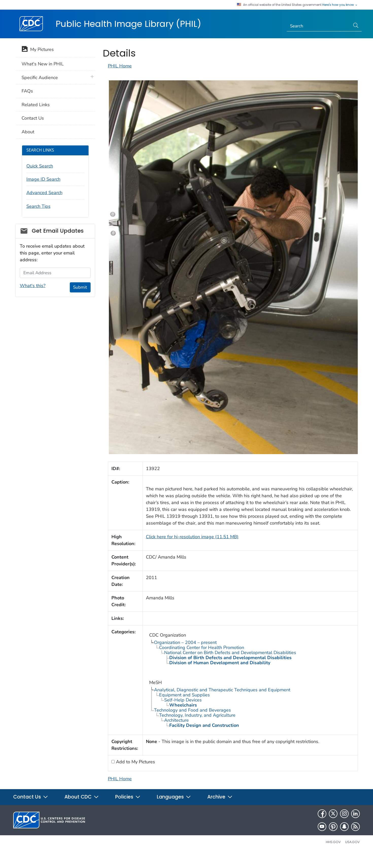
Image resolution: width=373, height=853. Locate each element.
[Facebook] (322, 813)
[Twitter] (333, 813)
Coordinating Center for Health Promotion (201, 647)
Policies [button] (124, 796)
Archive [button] (217, 796)
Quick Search (39, 166)
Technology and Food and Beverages (192, 710)
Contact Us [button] (27, 796)
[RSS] (355, 826)
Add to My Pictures (135, 762)
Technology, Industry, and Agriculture (197, 715)
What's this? (32, 286)
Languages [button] (171, 796)
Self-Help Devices (183, 700)
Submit (80, 287)
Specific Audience (40, 78)
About (28, 132)
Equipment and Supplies (184, 695)
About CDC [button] (78, 796)
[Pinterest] (333, 826)
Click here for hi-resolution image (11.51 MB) (192, 537)
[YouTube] (322, 826)
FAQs (27, 91)
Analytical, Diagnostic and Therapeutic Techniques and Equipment (222, 690)
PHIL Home (120, 66)
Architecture (176, 720)
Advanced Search (44, 193)
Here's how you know (338, 5)
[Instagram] (344, 813)
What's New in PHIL (43, 64)
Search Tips (38, 206)
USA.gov (352, 842)
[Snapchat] (344, 826)
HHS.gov (333, 842)
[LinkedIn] (355, 813)
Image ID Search (43, 179)
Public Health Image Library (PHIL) (128, 24)
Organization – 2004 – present (185, 642)
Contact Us (33, 118)
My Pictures (41, 49)
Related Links (36, 105)
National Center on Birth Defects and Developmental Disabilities (230, 653)
